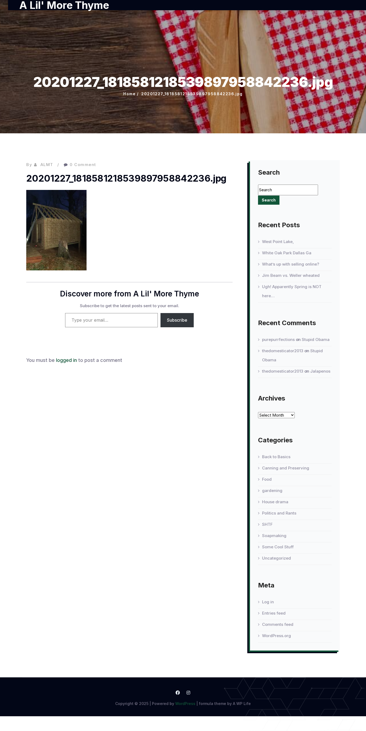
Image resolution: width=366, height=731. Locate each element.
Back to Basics (276, 456)
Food (267, 479)
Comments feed (277, 624)
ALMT (46, 164)
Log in (268, 601)
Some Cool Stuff (278, 546)
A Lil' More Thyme (64, 5)
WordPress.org (276, 635)
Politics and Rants (279, 513)
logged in (66, 360)
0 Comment (83, 164)
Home (129, 93)
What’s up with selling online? (290, 264)
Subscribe (177, 320)
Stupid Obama (316, 339)
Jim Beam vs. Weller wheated (291, 275)
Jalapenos (320, 371)
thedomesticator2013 (282, 350)
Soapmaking (274, 535)
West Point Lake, (278, 241)
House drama (275, 501)
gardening (272, 490)
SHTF (267, 524)
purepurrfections (278, 339)
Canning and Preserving (285, 468)
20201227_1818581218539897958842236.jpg (191, 93)
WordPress (185, 703)
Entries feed (274, 613)
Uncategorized (276, 558)
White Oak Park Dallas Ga (286, 252)
